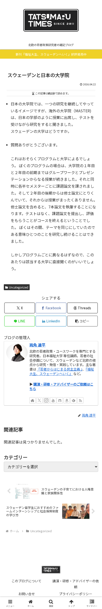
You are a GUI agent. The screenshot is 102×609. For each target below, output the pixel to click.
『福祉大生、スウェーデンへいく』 (61, 371)
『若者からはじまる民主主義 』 (59, 369)
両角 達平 (37, 345)
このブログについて (27, 580)
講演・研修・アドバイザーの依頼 (75, 583)
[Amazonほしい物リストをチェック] (67, 400)
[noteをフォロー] (60, 400)
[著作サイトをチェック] (32, 400)
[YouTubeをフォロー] (53, 400)
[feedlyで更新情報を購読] (73, 400)
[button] (82, 321)
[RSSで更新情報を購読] (80, 400)
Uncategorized (18, 287)
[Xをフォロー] (39, 400)
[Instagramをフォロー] (46, 400)
